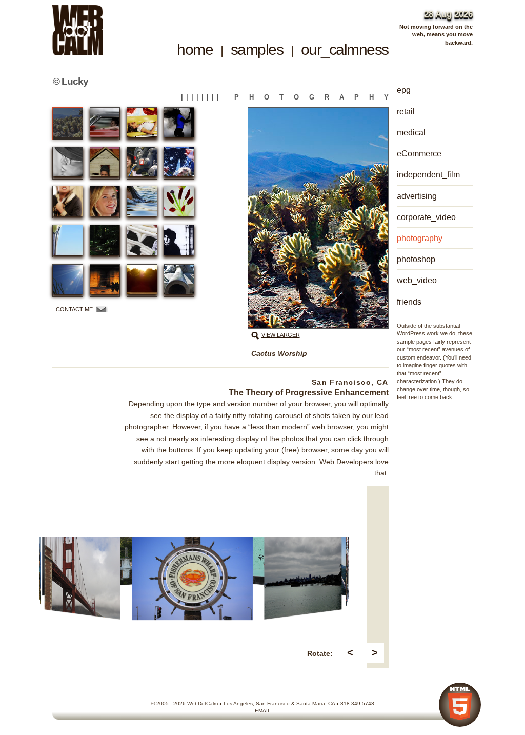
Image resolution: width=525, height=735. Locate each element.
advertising (417, 196)
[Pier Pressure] (67, 241)
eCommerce (419, 153)
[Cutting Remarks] (67, 202)
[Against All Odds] (67, 280)
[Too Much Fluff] (142, 123)
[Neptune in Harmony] (142, 202)
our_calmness (345, 49)
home (195, 49)
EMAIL (263, 710)
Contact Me (74, 309)
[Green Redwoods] (105, 241)
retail (406, 111)
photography (419, 238)
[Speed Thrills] (105, 123)
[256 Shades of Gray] (67, 163)
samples (257, 49)
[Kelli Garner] (105, 202)
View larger (280, 335)
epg (404, 89)
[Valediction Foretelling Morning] (105, 280)
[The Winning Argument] (179, 280)
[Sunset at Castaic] (142, 280)
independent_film (428, 174)
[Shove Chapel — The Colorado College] (179, 241)
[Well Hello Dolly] (142, 163)
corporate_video (426, 217)
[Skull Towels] (142, 241)
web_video (417, 280)
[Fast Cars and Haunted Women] (105, 163)
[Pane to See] (179, 163)
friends (409, 301)
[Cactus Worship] (67, 123)
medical (411, 132)
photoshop (416, 259)
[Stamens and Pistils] (179, 202)
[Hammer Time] (179, 123)
